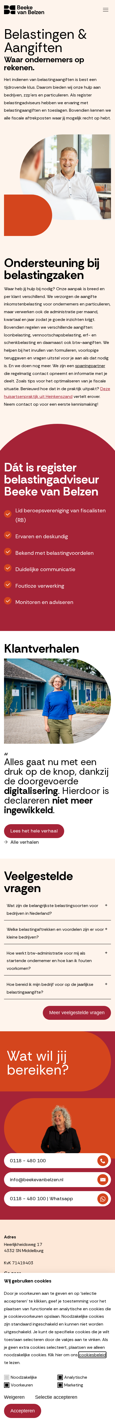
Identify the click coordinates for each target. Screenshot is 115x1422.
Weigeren (14, 1397)
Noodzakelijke (24, 1377)
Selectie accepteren (56, 1397)
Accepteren (22, 1410)
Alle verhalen (24, 842)
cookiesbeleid (92, 1355)
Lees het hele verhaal (34, 831)
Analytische (75, 1377)
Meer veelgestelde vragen (77, 1012)
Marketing (73, 1385)
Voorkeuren (22, 1385)
